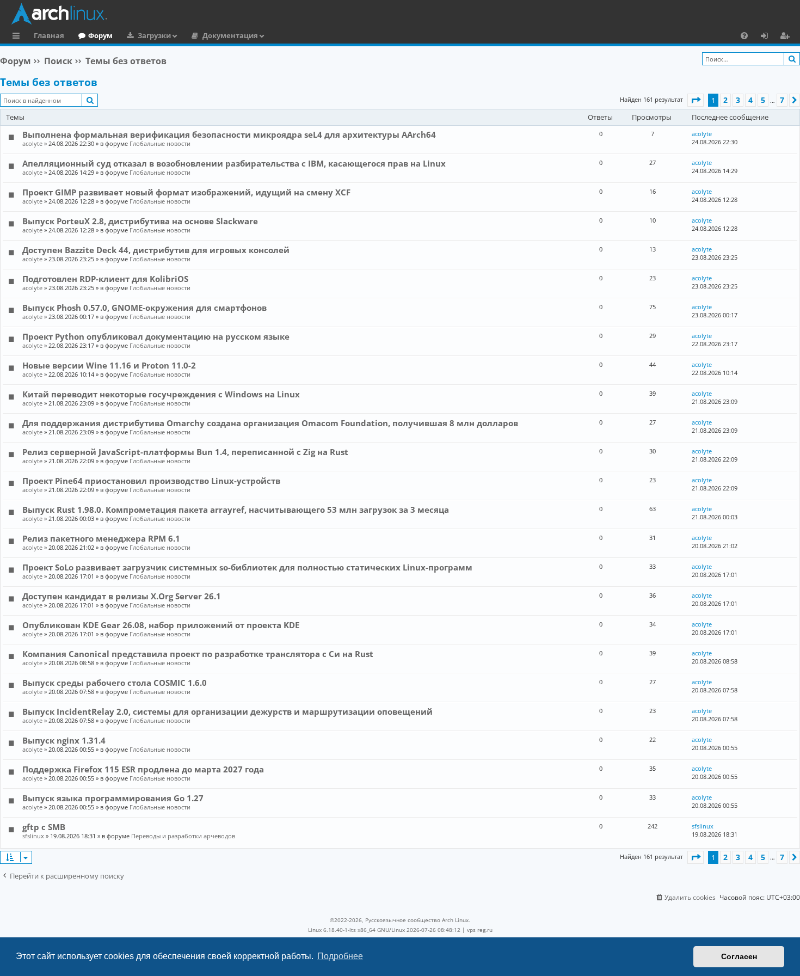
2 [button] (725, 100)
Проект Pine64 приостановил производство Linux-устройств (151, 480)
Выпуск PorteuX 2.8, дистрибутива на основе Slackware (140, 221)
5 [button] (763, 100)
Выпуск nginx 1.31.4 (64, 740)
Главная (49, 35)
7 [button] (782, 100)
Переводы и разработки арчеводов (183, 836)
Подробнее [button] (340, 956)
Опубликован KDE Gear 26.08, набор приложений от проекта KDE (160, 624)
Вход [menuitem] (768, 37)
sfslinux (33, 836)
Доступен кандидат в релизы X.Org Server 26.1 (121, 596)
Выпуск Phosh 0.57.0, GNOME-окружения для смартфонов (144, 307)
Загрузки (154, 35)
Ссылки (18, 37)
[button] (695, 100)
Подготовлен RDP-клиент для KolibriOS (105, 278)
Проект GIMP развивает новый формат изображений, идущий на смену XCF (186, 192)
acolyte (32, 143)
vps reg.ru (480, 930)
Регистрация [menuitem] (787, 37)
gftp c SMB (43, 826)
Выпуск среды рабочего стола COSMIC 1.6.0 (114, 682)
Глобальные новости (160, 143)
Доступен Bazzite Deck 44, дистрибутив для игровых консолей (156, 249)
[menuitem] (744, 35)
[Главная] (402, 13)
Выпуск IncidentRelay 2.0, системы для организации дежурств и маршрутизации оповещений (227, 711)
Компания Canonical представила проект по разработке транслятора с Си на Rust (197, 653)
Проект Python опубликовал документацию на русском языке (156, 336)
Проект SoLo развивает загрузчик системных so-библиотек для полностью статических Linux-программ (247, 567)
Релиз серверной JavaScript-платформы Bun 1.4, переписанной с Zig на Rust (185, 451)
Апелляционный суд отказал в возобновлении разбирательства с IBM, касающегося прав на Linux (234, 163)
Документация (230, 35)
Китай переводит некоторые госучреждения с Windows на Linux (161, 394)
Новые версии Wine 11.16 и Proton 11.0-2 (109, 365)
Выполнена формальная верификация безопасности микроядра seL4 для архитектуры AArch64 (229, 134)
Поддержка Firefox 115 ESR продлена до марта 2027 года (143, 769)
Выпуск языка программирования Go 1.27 (113, 798)
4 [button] (750, 100)
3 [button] (738, 100)
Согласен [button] (739, 956)
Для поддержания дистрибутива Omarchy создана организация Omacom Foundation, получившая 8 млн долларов (270, 423)
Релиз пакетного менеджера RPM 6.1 (101, 538)
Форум (100, 35)
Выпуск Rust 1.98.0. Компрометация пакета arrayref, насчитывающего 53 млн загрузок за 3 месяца (235, 509)
